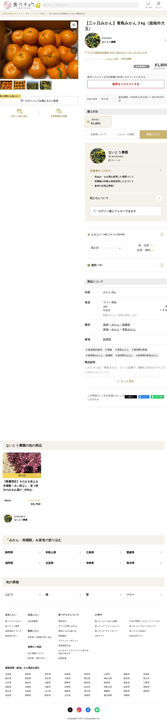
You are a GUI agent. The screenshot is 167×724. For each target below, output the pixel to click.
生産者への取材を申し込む (40, 637)
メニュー (158, 7)
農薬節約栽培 (95, 349)
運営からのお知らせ (67, 631)
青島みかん (129, 329)
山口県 (48, 691)
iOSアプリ (99, 636)
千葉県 (67, 678)
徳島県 (67, 691)
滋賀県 (8, 687)
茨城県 (146, 674)
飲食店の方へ (11, 636)
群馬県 (28, 678)
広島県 (28, 691)
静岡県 (107, 339)
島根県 (146, 687)
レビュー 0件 (112, 59)
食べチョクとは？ (13, 621)
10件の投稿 (126, 59)
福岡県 (146, 691)
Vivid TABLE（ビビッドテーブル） (145, 621)
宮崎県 (87, 695)
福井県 (28, 682)
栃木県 (8, 678)
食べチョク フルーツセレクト (142, 626)
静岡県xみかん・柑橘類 (100, 355)
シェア (145, 397)
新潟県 (127, 678)
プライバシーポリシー (68, 641)
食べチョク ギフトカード (106, 631)
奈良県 (87, 687)
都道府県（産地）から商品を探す (22, 667)
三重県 (146, 682)
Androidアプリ (136, 636)
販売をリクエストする (126, 84)
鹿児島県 (108, 695)
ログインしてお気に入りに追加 (41, 100)
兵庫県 (67, 687)
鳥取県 (127, 687)
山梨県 (48, 682)
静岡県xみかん (125, 355)
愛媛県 (107, 691)
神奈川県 (108, 678)
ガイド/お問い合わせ (67, 626)
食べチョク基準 (12, 626)
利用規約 (62, 636)
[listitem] (23, 552)
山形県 (107, 674)
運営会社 (62, 621)
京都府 (28, 687)
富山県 (146, 678)
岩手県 (48, 674)
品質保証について (13, 631)
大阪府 (48, 687)
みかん (115, 329)
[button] (126, 243)
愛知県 (127, 682)
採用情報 (62, 658)
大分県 (67, 695)
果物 (105, 324)
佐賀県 (8, 695)
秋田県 (87, 674)
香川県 (87, 691)
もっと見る (127, 381)
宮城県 (67, 674)
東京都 (87, 678)
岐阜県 (87, 682)
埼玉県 (48, 678)
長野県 (67, 682)
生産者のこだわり (100, 170)
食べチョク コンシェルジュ (107, 626)
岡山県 (8, 691)
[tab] (125, 134)
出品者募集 (33, 621)
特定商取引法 (64, 645)
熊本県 (48, 695)
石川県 (8, 682)
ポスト (131, 397)
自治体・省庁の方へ (37, 658)
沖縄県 (127, 695)
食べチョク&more (137, 631)
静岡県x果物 (140, 349)
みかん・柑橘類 (120, 324)
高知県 (127, 691)
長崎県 (28, 695)
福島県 (127, 674)
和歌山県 (108, 687)
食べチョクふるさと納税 (106, 621)
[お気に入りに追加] (73, 25)
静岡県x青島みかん (148, 355)
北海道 (8, 674)
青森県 (28, 674)
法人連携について (36, 653)
